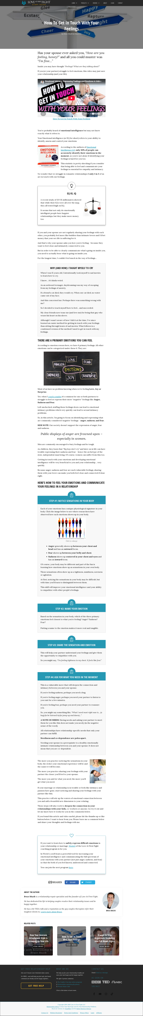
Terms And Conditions (71, 1013)
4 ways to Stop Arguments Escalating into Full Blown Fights (105, 938)
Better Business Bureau (83, 1009)
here (71, 867)
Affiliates (99, 1013)
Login (92, 1013)
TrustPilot (68, 1009)
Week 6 (72, 846)
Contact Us (44, 1013)
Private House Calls (64, 986)
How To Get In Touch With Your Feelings (71, 118)
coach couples (54, 396)
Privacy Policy (84, 1013)
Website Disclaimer (56, 1013)
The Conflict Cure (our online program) (69, 982)
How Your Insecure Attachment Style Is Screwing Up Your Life (38, 938)
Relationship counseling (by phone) (68, 984)
